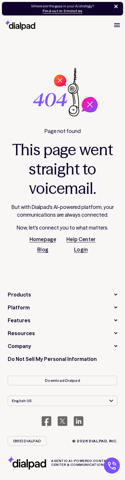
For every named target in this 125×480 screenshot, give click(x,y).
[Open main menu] (117, 25)
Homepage (42, 239)
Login (81, 249)
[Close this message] (115, 6)
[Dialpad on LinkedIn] (78, 421)
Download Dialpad (62, 380)
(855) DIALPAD (27, 440)
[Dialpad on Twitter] (62, 421)
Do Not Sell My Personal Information (52, 359)
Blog (42, 249)
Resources (21, 333)
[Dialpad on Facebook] (46, 421)
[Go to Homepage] (20, 25)
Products (19, 294)
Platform (19, 307)
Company (19, 346)
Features (19, 320)
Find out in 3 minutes (62, 11)
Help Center (81, 239)
